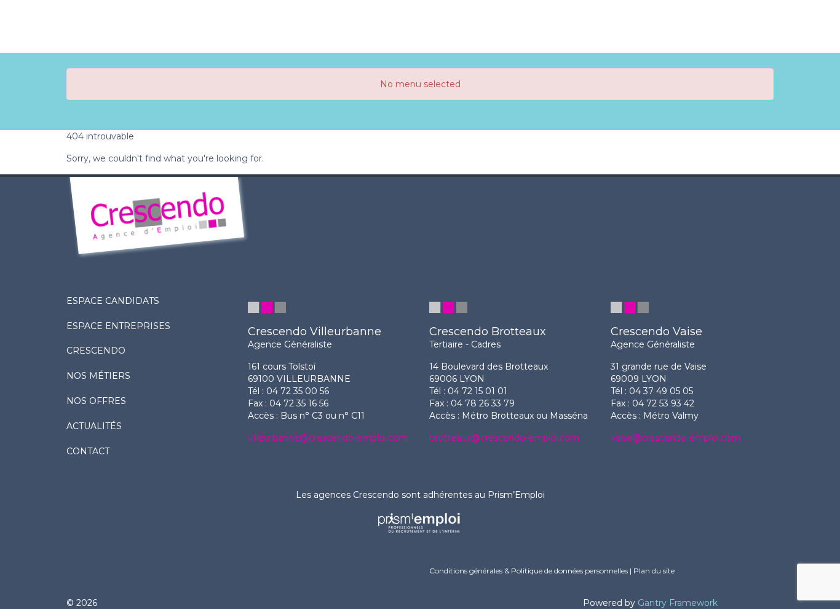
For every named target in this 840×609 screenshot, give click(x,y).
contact (87, 451)
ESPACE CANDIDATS (112, 300)
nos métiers (98, 375)
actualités (94, 426)
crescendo (95, 350)
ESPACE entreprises (118, 326)
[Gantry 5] (184, 26)
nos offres (96, 400)
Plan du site (654, 570)
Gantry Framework (678, 602)
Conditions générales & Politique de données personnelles (528, 570)
